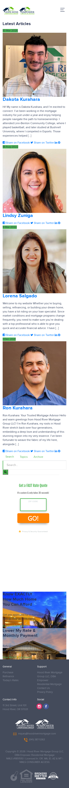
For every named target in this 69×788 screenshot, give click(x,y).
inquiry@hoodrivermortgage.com (37, 733)
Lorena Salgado (20, 296)
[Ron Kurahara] (34, 373)
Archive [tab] (38, 457)
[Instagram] (39, 706)
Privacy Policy (45, 692)
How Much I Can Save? (17, 657)
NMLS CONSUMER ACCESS (34, 762)
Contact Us (43, 688)
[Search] (5, 472)
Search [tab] (9, 456)
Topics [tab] (24, 457)
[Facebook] (46, 706)
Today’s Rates (11, 680)
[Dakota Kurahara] (34, 65)
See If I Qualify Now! (15, 626)
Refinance (8, 676)
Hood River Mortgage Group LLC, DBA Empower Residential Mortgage (49, 678)
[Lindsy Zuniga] (34, 181)
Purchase (8, 672)
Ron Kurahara (18, 408)
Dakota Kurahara (21, 99)
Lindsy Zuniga (18, 215)
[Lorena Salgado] (34, 261)
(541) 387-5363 (37, 739)
